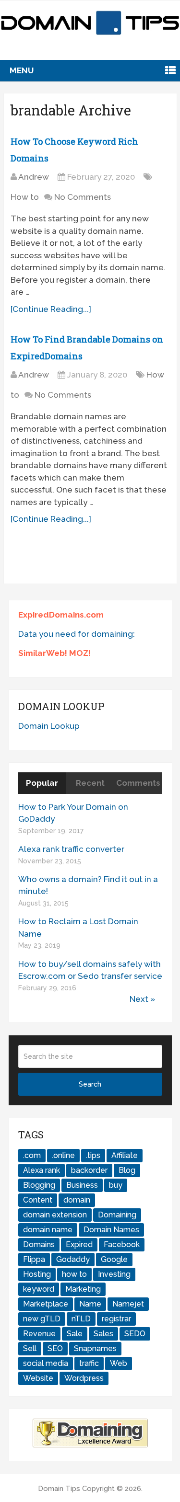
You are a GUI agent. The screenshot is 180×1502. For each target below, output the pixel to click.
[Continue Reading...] (51, 309)
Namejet (128, 1303)
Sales (103, 1333)
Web (118, 1363)
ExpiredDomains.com (61, 614)
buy (115, 1185)
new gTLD (41, 1318)
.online (63, 1155)
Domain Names (111, 1229)
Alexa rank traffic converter (71, 849)
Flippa (34, 1259)
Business (82, 1185)
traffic (89, 1363)
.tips (93, 1155)
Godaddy (73, 1259)
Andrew (33, 177)
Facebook (122, 1244)
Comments (138, 783)
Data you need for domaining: (76, 634)
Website (38, 1378)
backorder (89, 1170)
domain (76, 1199)
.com (32, 1155)
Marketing (83, 1289)
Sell (29, 1348)
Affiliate (124, 1155)
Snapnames (95, 1348)
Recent (90, 783)
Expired (79, 1244)
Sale (75, 1333)
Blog (127, 1170)
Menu (22, 70)
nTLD (81, 1318)
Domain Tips (59, 1488)
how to (74, 1274)
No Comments (82, 197)
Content (37, 1199)
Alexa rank (41, 1170)
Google (114, 1259)
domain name (47, 1229)
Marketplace (45, 1303)
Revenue (39, 1333)
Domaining (117, 1214)
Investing (114, 1274)
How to (25, 197)
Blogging (39, 1185)
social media (45, 1363)
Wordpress (84, 1378)
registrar (116, 1318)
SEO (55, 1348)
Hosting (37, 1274)
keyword (38, 1289)
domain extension (55, 1214)
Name (90, 1303)
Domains (39, 1244)
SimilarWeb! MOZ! (54, 653)
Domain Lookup (49, 726)
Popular (42, 783)
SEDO (134, 1333)
